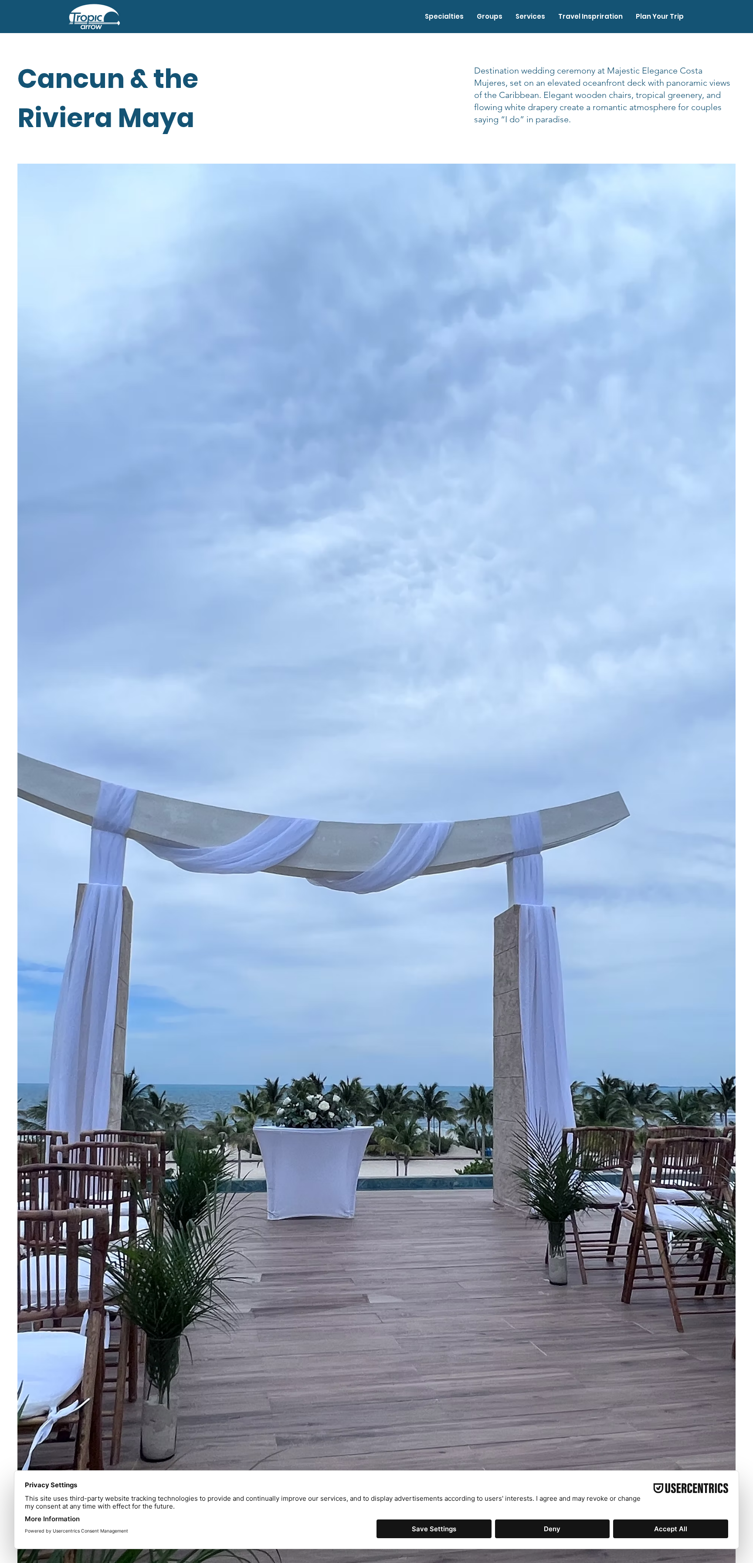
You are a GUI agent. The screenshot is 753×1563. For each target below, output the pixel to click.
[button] (444, 16)
